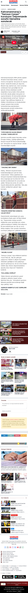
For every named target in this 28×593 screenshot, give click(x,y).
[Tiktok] (20, 547)
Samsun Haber (5, 5)
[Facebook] (5, 547)
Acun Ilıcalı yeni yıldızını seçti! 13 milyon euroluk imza (17, 531)
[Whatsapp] (23, 547)
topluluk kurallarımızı (14, 419)
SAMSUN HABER (6, 287)
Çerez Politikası (5, 569)
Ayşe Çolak (12, 348)
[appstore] (8, 577)
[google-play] (20, 577)
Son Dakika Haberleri (8, 560)
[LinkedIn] (15, 547)
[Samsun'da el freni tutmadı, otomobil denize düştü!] (21, 375)
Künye (3, 573)
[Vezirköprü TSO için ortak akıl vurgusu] (21, 388)
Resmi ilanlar (5, 567)
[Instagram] (13, 547)
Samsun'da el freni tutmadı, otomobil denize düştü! (19, 381)
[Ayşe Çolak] (4, 349)
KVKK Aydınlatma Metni (8, 570)
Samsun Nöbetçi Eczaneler (9, 551)
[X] (8, 547)
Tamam (19, 591)
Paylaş (4, 52)
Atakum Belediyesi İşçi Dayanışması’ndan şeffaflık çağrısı (6, 394)
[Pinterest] (10, 547)
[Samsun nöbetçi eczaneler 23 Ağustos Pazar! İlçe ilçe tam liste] (7, 362)
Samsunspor (14, 5)
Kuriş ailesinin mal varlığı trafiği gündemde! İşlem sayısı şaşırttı (17, 524)
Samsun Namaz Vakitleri (8, 554)
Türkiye (13, 501)
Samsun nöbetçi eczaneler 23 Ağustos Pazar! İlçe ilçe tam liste (7, 368)
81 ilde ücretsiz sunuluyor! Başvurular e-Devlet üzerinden (17, 511)
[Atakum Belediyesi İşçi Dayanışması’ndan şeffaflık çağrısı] (7, 388)
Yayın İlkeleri (18, 570)
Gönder (4, 415)
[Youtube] (18, 547)
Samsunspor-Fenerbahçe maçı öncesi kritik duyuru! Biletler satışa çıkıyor (18, 518)
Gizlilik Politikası (15, 569)
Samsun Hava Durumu (8, 553)
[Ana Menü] (1, 1)
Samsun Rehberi (23, 565)
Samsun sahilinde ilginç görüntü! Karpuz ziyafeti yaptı (7, 381)
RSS (4, 584)
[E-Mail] (10, 352)
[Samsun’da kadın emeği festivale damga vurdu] (21, 362)
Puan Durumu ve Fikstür (8, 557)
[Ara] (26, 2)
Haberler (3, 9)
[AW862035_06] (14, 200)
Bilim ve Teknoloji (14, 567)
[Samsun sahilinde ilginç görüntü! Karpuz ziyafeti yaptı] (7, 375)
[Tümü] (26, 498)
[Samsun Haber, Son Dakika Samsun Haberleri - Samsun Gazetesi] (13, 2)
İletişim (9, 573)
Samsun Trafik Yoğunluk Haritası (10, 556)
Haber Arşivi (5, 562)
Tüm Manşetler (6, 559)
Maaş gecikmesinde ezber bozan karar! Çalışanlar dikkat (18, 504)
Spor (12, 528)
